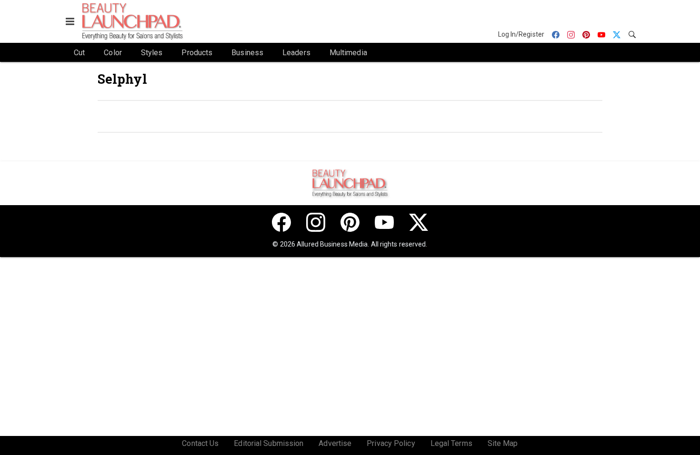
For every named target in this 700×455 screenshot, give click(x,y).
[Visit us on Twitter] (418, 222)
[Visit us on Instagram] (315, 222)
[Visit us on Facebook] (281, 222)
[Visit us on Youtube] (384, 222)
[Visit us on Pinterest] (350, 222)
